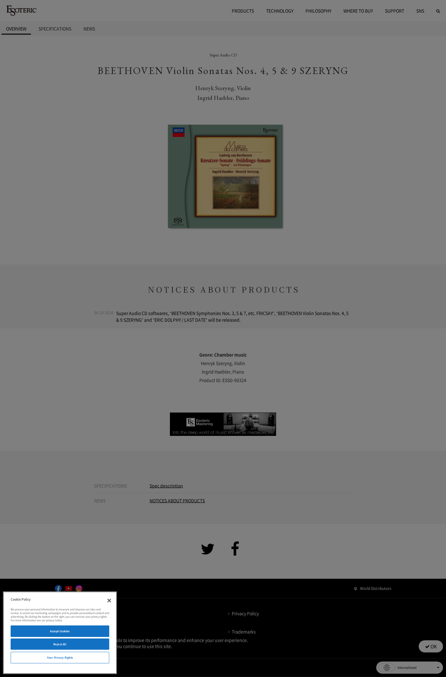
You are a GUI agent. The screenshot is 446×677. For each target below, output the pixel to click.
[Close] (109, 600)
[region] (60, 632)
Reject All (59, 644)
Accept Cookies (60, 631)
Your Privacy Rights (60, 657)
